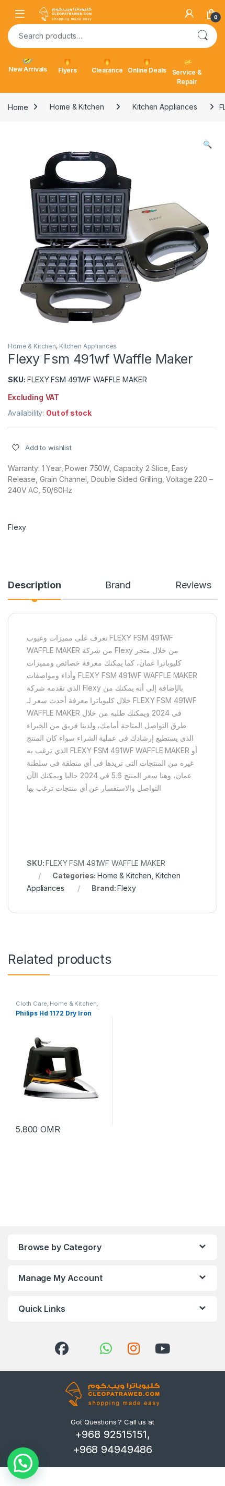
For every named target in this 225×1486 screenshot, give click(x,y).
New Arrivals (27, 69)
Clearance (107, 70)
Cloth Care (31, 1003)
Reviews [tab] (193, 585)
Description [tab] (34, 585)
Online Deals (147, 70)
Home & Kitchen (77, 106)
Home (18, 106)
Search (202, 36)
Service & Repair (187, 77)
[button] (207, 144)
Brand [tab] (117, 585)
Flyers (67, 70)
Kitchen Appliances (164, 106)
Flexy (17, 527)
